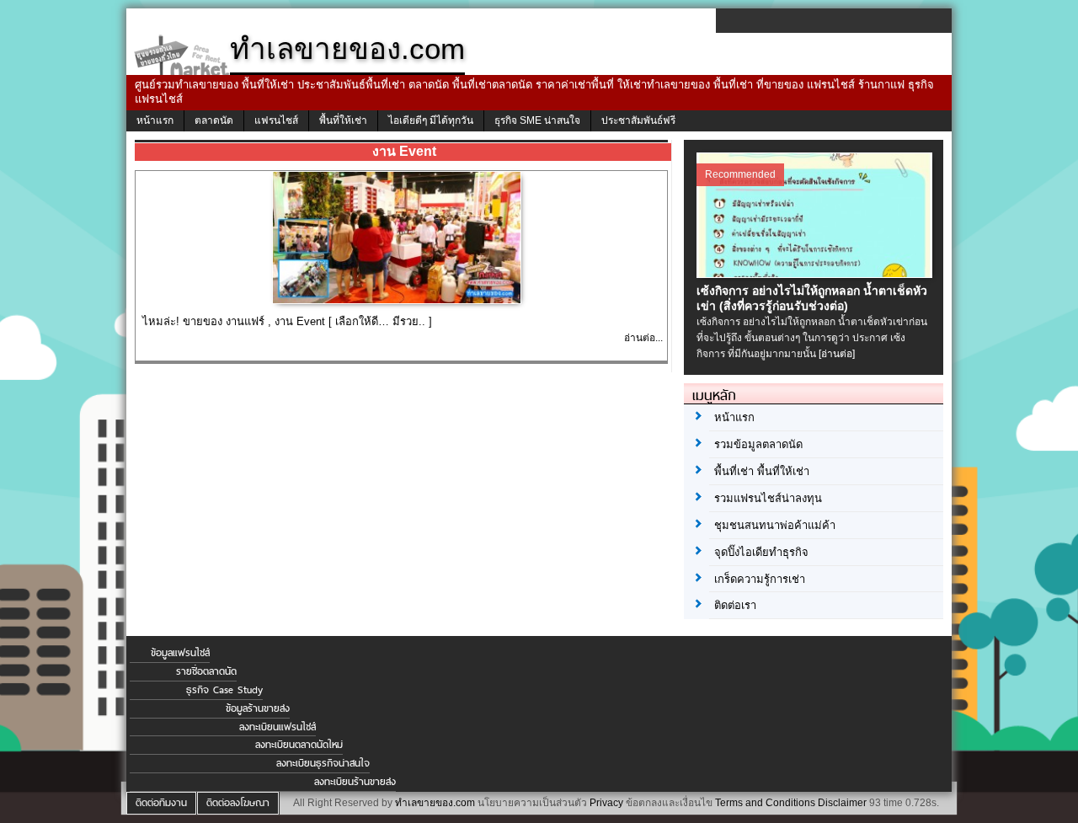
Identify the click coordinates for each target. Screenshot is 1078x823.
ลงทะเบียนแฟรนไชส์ (277, 727)
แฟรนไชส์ (276, 120)
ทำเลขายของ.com (435, 803)
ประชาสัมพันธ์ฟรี (638, 120)
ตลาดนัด (214, 120)
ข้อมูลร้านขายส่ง (258, 708)
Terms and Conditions (765, 803)
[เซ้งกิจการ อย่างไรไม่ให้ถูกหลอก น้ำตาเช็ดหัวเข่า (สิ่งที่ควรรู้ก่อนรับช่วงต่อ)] (816, 274)
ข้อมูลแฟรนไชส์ (180, 652)
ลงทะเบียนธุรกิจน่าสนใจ (323, 763)
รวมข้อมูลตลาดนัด (758, 444)
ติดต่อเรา (735, 605)
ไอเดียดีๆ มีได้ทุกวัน (430, 120)
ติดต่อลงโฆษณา (238, 802)
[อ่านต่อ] (837, 354)
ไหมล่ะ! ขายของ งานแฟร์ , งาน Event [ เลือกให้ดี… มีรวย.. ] (287, 321)
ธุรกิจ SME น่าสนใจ (537, 120)
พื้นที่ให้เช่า (343, 120)
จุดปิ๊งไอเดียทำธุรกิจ (761, 552)
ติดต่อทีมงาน (161, 802)
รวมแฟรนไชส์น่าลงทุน (768, 498)
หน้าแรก (154, 120)
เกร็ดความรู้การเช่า (759, 579)
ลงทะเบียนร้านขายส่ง (355, 781)
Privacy (606, 803)
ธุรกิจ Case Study (224, 689)
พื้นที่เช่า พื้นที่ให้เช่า (761, 471)
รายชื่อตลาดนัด (206, 671)
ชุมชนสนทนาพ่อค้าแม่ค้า (774, 525)
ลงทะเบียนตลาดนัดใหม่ (299, 744)
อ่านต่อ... (643, 338)
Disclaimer (842, 803)
